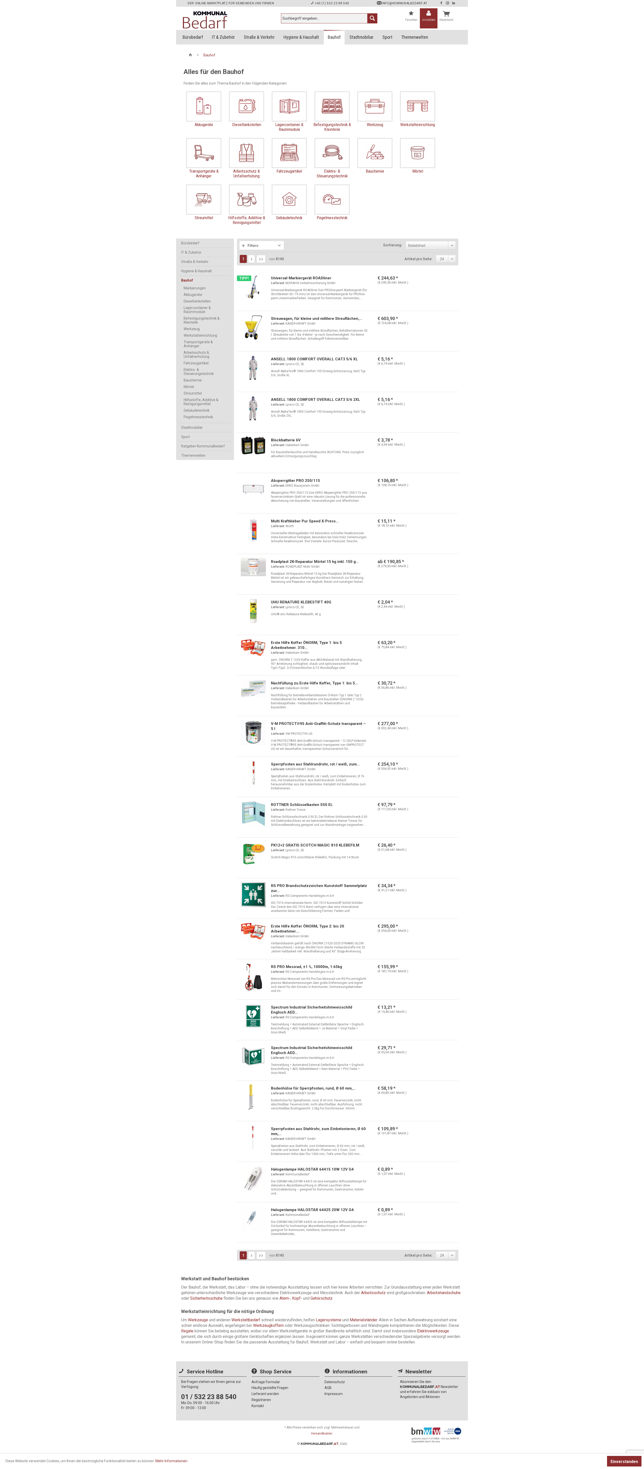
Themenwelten (193, 455)
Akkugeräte (204, 124)
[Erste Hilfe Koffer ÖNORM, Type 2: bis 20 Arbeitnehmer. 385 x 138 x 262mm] (253, 936)
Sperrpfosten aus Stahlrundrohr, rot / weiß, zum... (315, 764)
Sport (185, 437)
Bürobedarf (190, 243)
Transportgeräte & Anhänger (204, 173)
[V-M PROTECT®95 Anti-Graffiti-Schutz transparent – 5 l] (253, 734)
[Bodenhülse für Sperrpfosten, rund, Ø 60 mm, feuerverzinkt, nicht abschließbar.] (253, 1098)
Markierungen (195, 288)
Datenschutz (335, 1382)
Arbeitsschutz (373, 1292)
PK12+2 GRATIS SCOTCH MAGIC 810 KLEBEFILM (315, 845)
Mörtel (417, 171)
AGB (328, 1388)
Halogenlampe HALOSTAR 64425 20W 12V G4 (312, 1210)
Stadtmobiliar (192, 428)
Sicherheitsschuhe (206, 1298)
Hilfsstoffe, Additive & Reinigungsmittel (246, 220)
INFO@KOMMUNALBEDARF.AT (404, 3)
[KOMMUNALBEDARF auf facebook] (442, 3)
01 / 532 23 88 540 (208, 1397)
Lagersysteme (328, 1320)
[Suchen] (372, 18)
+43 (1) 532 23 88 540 (331, 3)
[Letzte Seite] (261, 259)
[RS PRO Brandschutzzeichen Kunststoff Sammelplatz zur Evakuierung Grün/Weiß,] (253, 896)
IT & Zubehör (191, 252)
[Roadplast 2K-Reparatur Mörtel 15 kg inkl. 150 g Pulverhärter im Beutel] (253, 572)
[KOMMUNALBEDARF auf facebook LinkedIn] (453, 3)
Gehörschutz (321, 1298)
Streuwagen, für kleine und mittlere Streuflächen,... (316, 318)
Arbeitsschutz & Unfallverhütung (246, 173)
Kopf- (297, 1298)
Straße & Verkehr (195, 262)
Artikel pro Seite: (418, 259)
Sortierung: (392, 245)
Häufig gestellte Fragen (270, 1388)
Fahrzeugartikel (289, 171)
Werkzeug (375, 124)
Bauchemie (375, 171)
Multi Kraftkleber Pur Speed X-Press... (305, 521)
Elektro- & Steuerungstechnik (332, 173)
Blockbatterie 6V (286, 440)
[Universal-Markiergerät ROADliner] (253, 288)
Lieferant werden (265, 1394)
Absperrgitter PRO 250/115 (295, 480)
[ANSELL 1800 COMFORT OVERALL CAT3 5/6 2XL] (253, 410)
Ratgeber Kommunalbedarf (203, 446)
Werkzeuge (198, 1320)
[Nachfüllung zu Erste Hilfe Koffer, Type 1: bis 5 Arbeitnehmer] (253, 693)
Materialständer (363, 1320)
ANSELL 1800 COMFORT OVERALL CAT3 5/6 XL (314, 359)
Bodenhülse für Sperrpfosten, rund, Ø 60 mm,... (313, 1088)
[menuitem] (329, 18)
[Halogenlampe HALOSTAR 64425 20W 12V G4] (253, 1220)
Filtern (252, 246)
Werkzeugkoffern (268, 1325)
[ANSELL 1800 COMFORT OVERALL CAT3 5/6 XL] (253, 369)
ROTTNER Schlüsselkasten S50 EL (302, 804)
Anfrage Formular (266, 1382)
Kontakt (258, 1406)
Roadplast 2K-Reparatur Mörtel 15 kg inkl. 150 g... (315, 561)
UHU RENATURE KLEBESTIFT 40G (301, 602)
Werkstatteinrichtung (417, 124)
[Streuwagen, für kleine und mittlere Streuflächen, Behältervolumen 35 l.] (253, 329)
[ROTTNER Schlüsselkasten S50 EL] (253, 815)
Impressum (334, 1394)
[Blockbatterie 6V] (253, 450)
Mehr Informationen (171, 1461)
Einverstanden (624, 1461)
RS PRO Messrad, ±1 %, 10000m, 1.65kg (306, 966)
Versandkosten (321, 1433)
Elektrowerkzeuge (433, 1331)
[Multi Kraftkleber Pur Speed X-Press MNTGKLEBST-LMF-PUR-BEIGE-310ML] (253, 531)
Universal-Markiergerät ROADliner (301, 278)
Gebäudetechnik (289, 217)
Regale (187, 1331)
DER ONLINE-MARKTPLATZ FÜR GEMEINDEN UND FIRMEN (231, 3)
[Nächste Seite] (251, 259)
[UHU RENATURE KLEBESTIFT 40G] (253, 612)
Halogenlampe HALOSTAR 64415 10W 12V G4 (312, 1169)
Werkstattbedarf (245, 1320)
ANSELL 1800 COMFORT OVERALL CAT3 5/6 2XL (315, 399)
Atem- (284, 1298)
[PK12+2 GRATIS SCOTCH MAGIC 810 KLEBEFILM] (253, 855)
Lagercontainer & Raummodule (289, 127)
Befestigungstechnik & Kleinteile (332, 127)
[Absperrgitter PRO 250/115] (253, 491)
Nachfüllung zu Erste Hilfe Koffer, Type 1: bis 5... (314, 683)
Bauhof (187, 280)
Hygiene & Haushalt (196, 271)
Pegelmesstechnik (332, 217)
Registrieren (261, 1400)
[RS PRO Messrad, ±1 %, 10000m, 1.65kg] (253, 977)
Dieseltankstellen (246, 124)
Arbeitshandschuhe (444, 1292)
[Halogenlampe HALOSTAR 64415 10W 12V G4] (253, 1179)
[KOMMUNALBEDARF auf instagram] (448, 3)
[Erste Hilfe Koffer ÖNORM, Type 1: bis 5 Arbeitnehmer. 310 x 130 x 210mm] (253, 653)
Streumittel (204, 217)
